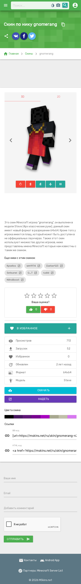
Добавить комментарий (19, 508)
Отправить (18, 539)
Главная (11, 54)
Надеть (28, 399)
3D (22, 96)
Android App (50, 560)
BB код (15, 430)
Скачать (29, 390)
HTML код (17, 445)
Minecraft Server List (50, 570)
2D (58, 96)
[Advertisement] (40, 73)
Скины (29, 53)
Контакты (28, 560)
